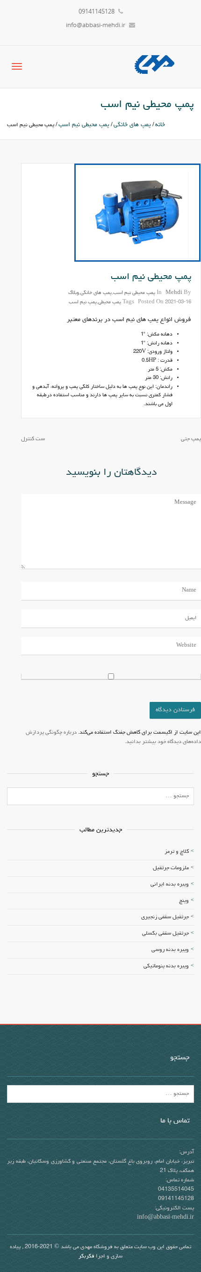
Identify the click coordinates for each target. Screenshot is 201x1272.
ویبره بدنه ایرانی (170, 884)
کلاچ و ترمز (177, 852)
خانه (160, 125)
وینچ (184, 901)
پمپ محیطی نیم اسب (83, 125)
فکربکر (86, 1256)
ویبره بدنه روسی (170, 950)
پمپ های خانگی (132, 125)
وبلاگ (73, 293)
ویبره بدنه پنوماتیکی (166, 966)
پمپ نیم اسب (83, 302)
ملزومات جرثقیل (171, 868)
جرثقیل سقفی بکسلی (165, 933)
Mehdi (173, 293)
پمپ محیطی (109, 302)
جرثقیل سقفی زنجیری (165, 917)
